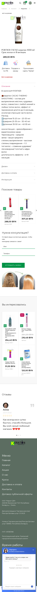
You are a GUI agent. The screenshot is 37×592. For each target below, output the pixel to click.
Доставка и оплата (9, 173)
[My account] (30, 3)
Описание (5, 86)
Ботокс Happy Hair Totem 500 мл (26, 330)
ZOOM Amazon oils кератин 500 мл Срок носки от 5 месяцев (27, 214)
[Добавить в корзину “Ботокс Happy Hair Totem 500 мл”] (21, 325)
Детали (4, 166)
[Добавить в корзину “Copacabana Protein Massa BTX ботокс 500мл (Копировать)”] (21, 358)
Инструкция (6, 180)
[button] (16, 435)
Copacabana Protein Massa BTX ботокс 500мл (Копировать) (26, 364)
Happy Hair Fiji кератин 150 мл (10, 362)
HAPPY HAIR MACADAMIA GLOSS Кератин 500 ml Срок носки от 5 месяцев (10, 215)
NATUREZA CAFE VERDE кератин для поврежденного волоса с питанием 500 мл (10, 333)
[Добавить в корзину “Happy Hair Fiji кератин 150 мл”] (5, 358)
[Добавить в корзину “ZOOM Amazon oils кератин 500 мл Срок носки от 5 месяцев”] (21, 208)
